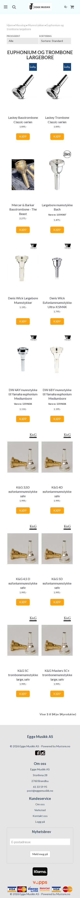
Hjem (10, 25)
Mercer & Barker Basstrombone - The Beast (23, 209)
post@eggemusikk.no (40, 790)
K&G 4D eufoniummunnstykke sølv (57, 491)
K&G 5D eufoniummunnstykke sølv (57, 583)
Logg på (40, 821)
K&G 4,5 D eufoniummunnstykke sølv (23, 583)
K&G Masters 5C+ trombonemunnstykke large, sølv (57, 675)
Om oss (40, 804)
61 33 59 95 (40, 786)
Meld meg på (40, 854)
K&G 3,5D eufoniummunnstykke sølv (23, 491)
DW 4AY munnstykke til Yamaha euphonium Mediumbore (23, 394)
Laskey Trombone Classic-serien (57, 120)
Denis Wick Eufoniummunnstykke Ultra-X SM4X (57, 302)
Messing (20, 25)
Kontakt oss (40, 815)
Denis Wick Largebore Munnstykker (23, 300)
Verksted (40, 810)
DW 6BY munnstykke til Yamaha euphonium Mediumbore (57, 394)
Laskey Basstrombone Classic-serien (23, 120)
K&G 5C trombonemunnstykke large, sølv (23, 675)
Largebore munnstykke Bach (57, 207)
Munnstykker (36, 25)
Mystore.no (63, 746)
